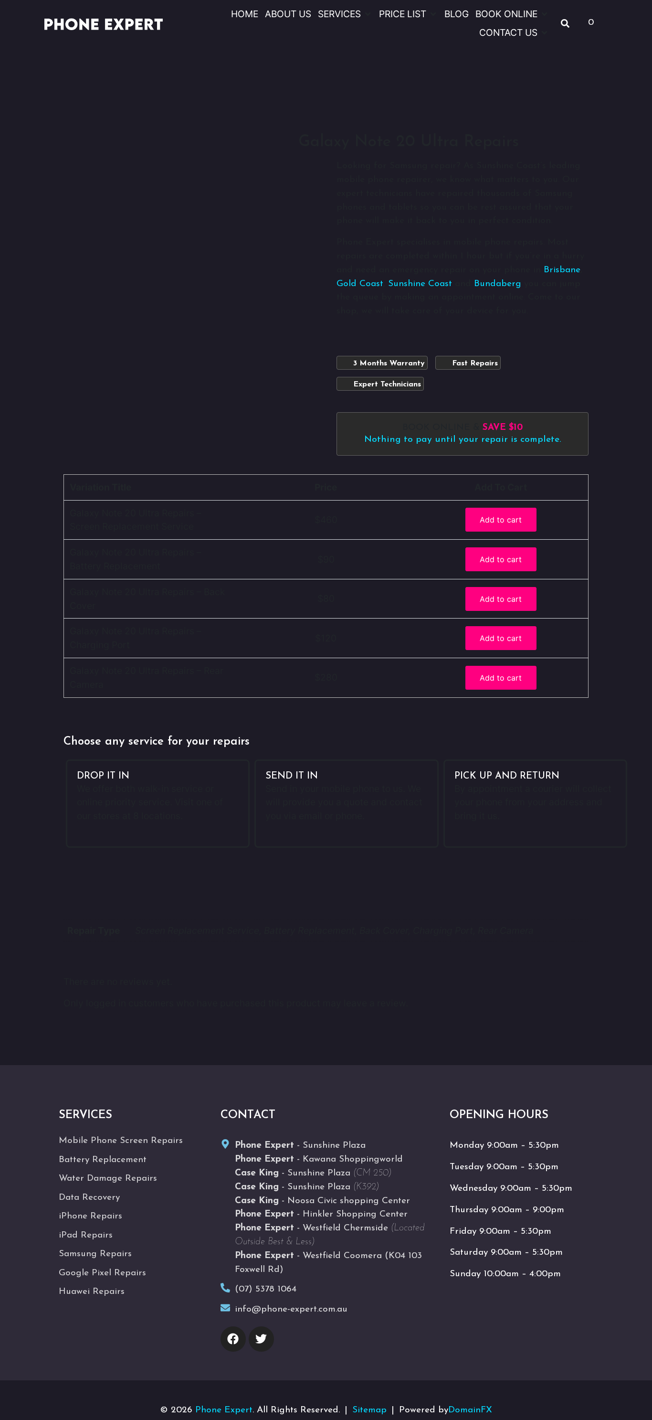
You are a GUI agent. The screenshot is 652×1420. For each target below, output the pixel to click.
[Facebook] (233, 1339)
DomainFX (470, 1410)
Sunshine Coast (420, 283)
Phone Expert (223, 1410)
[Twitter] (261, 1339)
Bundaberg (497, 283)
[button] (345, 14)
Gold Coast (360, 283)
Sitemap (369, 1410)
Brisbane (562, 270)
